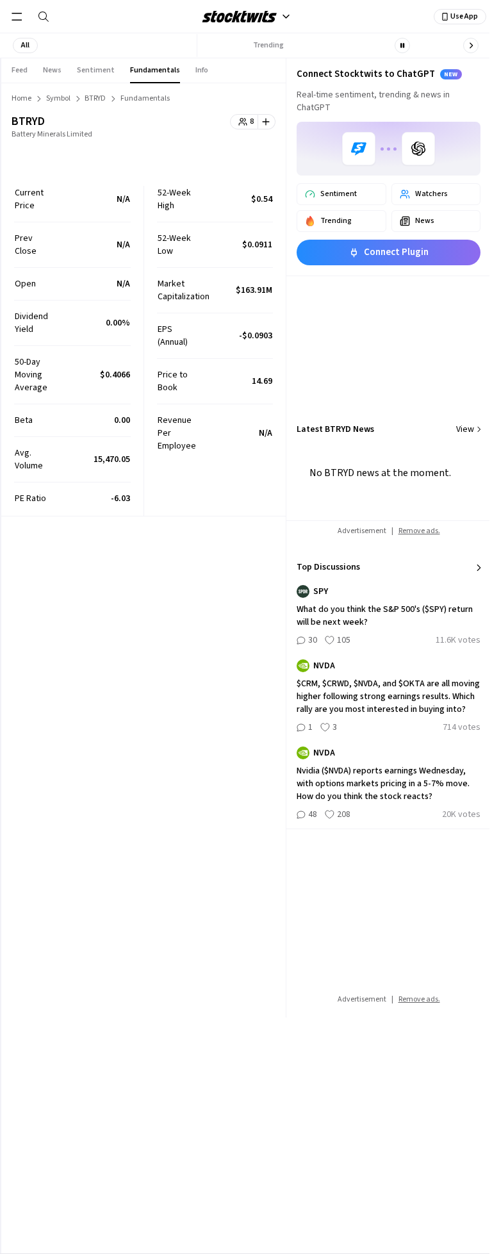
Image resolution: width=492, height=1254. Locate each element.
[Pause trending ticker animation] (402, 45)
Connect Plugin (396, 252)
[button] (25, 45)
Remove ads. (419, 530)
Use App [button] (464, 16)
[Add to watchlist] (266, 121)
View (465, 429)
